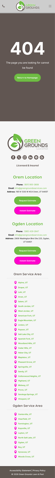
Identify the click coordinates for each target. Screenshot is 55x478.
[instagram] (25, 157)
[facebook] (13, 157)
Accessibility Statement (20, 470)
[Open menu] (50, 6)
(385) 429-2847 (31, 231)
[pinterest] (36, 157)
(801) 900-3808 (31, 184)
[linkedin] (30, 157)
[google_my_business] (42, 157)
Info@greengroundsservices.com (31, 188)
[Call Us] (3, 7)
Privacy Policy (39, 470)
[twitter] (19, 157)
